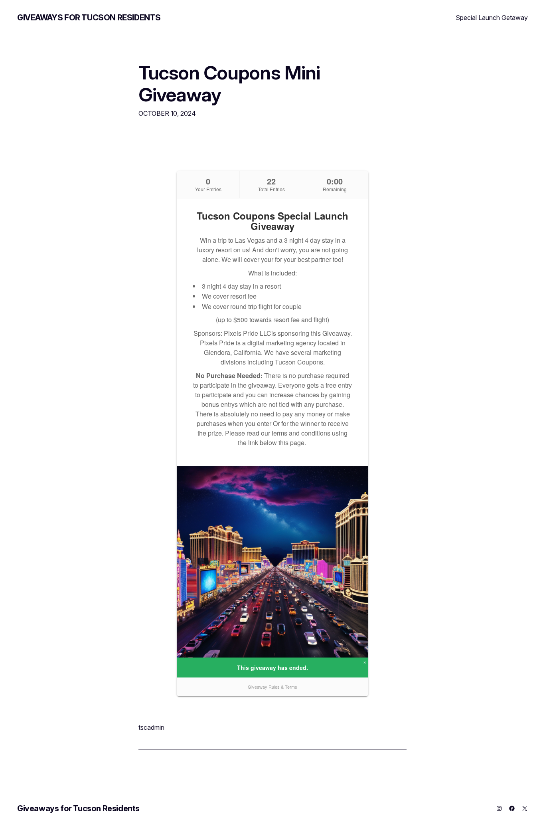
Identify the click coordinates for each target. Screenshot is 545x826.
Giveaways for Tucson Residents (89, 17)
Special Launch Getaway (492, 18)
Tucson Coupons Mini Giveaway (229, 83)
